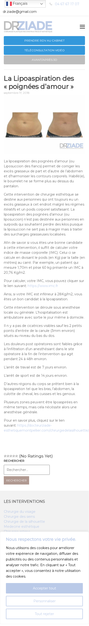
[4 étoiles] (13, 456)
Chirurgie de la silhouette (24, 521)
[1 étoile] (5, 456)
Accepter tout (44, 588)
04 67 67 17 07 (67, 4)
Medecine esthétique (21, 526)
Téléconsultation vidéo (44, 50)
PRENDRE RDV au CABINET (44, 40)
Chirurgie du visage (20, 511)
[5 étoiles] (16, 456)
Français (19, 3)
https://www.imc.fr (43, 286)
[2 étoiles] (8, 456)
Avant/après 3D (44, 59)
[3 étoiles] (10, 456)
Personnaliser (44, 601)
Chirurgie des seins (19, 516)
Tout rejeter (44, 614)
